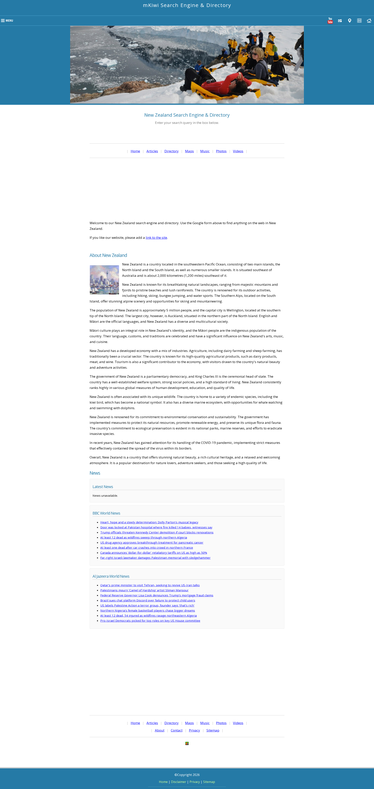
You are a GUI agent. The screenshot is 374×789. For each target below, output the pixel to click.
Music (205, 151)
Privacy (194, 730)
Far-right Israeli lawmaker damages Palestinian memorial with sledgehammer (155, 558)
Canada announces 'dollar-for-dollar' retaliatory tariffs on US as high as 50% (153, 553)
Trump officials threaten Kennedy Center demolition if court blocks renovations (156, 532)
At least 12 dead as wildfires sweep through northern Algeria (143, 537)
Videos (238, 151)
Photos (221, 151)
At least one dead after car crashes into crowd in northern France (146, 547)
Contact (177, 730)
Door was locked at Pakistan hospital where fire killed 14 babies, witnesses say (156, 527)
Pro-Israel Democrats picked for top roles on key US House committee (150, 620)
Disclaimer (178, 782)
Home (135, 151)
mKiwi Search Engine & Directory (187, 5)
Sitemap (212, 730)
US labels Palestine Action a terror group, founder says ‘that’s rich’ (147, 605)
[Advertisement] (187, 189)
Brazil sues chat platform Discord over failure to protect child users (147, 600)
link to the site (156, 237)
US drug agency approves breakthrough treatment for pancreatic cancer (151, 542)
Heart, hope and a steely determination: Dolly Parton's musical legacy (149, 522)
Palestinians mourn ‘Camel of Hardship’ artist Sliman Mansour (144, 590)
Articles (152, 151)
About (159, 730)
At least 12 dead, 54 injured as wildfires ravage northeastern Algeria (148, 615)
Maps (189, 151)
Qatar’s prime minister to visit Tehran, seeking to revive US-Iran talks (150, 585)
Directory (171, 151)
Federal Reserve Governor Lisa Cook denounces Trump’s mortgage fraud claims (156, 595)
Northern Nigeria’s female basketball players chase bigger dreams (147, 610)
